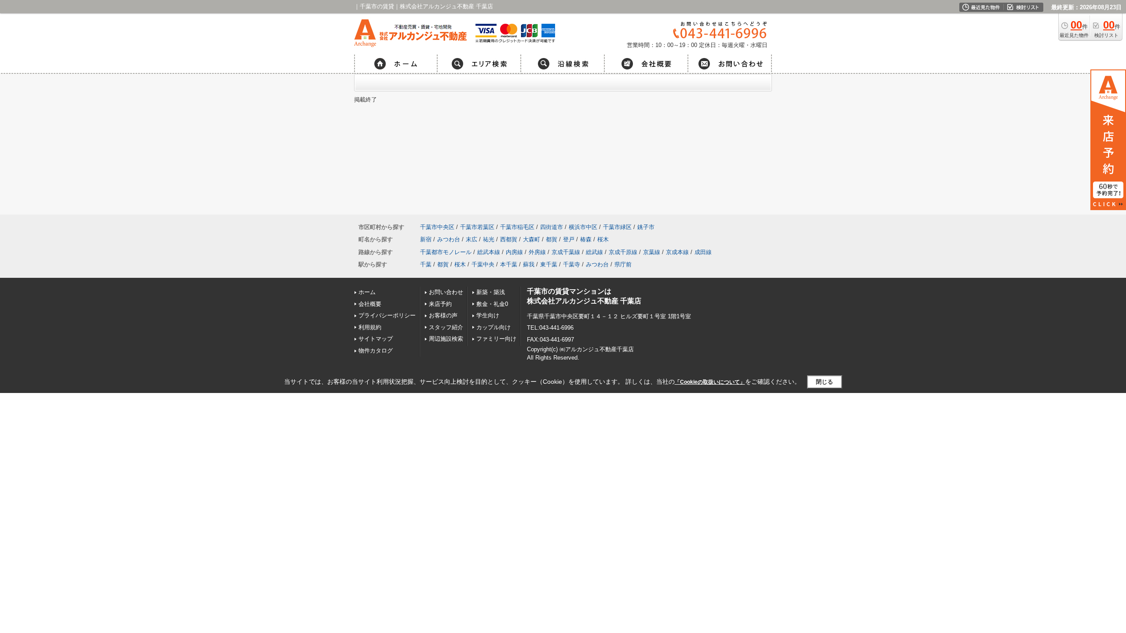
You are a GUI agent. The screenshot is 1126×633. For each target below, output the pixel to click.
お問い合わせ (446, 292)
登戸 (568, 239)
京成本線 (677, 252)
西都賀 (508, 239)
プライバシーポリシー (387, 315)
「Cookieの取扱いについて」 (710, 382)
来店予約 (440, 304)
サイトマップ (375, 338)
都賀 (551, 239)
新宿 (425, 239)
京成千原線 (623, 252)
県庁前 (623, 264)
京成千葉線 (566, 252)
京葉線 (651, 252)
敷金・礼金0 (492, 304)
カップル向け (493, 327)
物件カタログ (375, 350)
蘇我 (528, 264)
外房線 (537, 252)
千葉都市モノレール (446, 252)
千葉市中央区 (437, 227)
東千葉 (548, 264)
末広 (471, 239)
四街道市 (551, 227)
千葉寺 (571, 264)
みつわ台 (448, 239)
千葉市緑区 (617, 227)
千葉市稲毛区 (517, 227)
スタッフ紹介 (446, 327)
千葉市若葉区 (477, 227)
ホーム (367, 292)
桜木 (603, 239)
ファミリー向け (496, 338)
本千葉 (508, 264)
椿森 (586, 239)
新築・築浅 (490, 292)
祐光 (488, 239)
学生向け (487, 315)
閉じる (824, 381)
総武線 (594, 252)
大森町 (531, 239)
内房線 (514, 252)
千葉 (425, 264)
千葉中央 (483, 264)
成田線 (703, 252)
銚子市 (645, 227)
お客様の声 (443, 315)
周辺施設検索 (446, 338)
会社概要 (369, 304)
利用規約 (369, 327)
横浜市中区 (583, 227)
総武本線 (488, 252)
